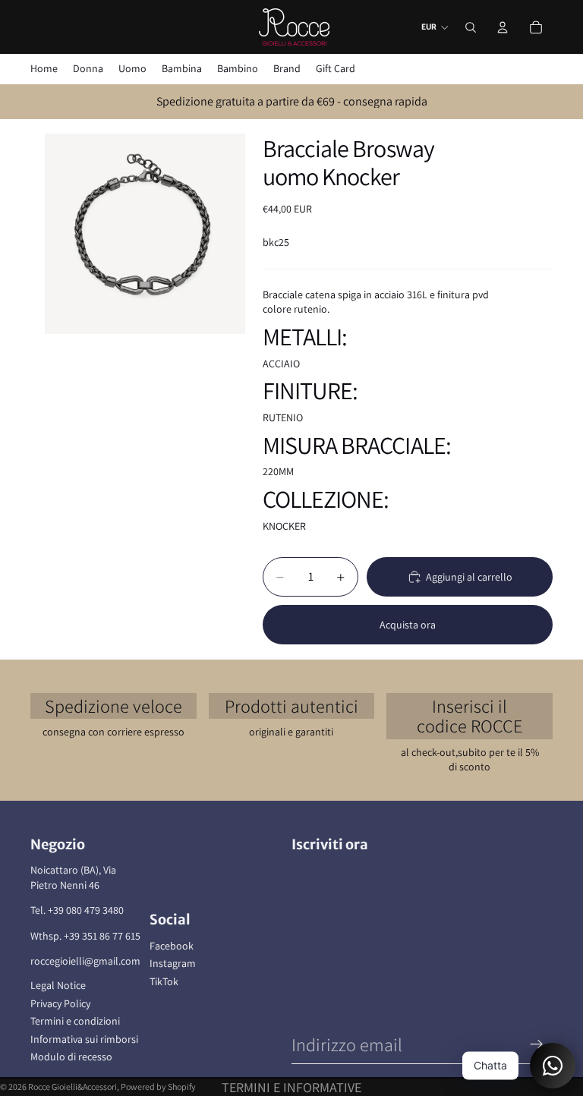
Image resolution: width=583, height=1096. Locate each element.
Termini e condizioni (75, 1021)
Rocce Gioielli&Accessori (72, 1086)
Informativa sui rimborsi (84, 1039)
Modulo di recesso (71, 1056)
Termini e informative (291, 1087)
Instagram (173, 963)
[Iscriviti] (537, 1044)
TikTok (164, 981)
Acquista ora (408, 624)
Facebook (172, 946)
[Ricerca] (470, 27)
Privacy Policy (60, 1003)
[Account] (502, 27)
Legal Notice (58, 985)
